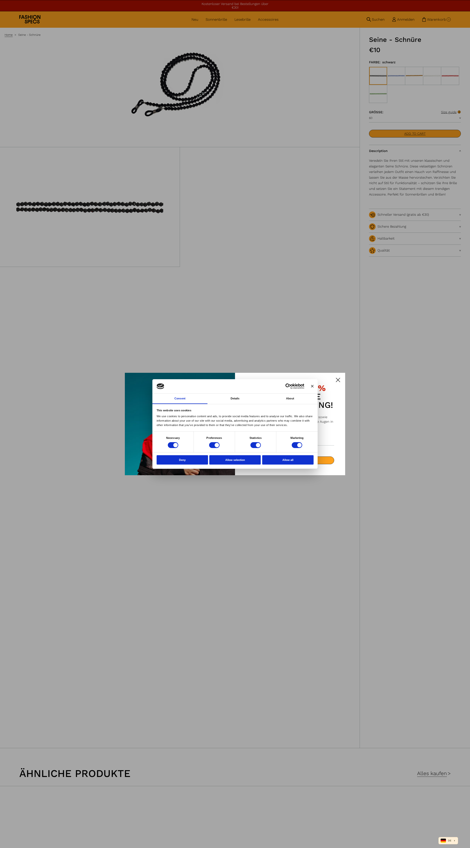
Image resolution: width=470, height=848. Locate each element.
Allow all (287, 459)
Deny (182, 459)
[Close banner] (312, 386)
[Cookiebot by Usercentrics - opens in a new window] (288, 386)
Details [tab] (235, 398)
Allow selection (235, 459)
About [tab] (290, 398)
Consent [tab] (179, 398)
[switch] (214, 445)
